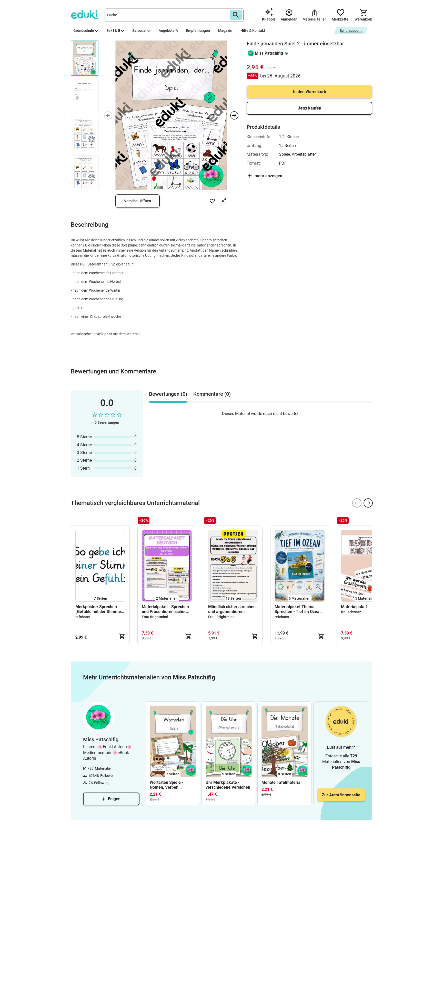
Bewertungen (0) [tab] (168, 394)
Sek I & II (113, 30)
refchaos (82, 617)
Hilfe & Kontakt (252, 30)
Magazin (225, 30)
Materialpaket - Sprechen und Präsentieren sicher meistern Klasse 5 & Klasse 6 (165, 609)
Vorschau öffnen (137, 201)
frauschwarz (351, 612)
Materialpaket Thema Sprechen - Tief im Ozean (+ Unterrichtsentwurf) (298, 609)
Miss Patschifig (269, 53)
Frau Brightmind (155, 617)
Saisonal (139, 30)
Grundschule (83, 30)
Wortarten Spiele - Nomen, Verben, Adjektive (166, 785)
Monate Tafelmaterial (281, 782)
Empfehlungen (198, 30)
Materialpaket (354, 606)
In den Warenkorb (309, 91)
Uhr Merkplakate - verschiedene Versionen (228, 785)
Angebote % (168, 30)
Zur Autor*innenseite (341, 795)
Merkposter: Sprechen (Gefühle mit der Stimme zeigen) (98, 609)
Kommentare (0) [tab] (212, 394)
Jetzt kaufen (309, 108)
